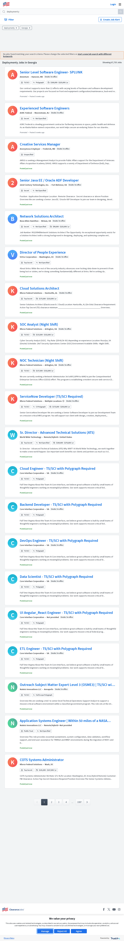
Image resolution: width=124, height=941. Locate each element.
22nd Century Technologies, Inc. (34, 184)
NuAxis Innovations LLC (30, 689)
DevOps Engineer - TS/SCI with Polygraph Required (59, 540)
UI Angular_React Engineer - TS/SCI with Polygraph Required (66, 612)
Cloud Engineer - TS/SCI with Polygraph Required (57, 468)
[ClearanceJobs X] (109, 909)
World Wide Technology (30, 437)
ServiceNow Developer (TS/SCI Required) (51, 396)
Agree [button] (79, 931)
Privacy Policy (9, 938)
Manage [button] (45, 931)
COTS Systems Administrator (42, 759)
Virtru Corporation (28, 257)
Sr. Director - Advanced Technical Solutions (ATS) (57, 432)
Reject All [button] (62, 931)
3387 (79, 802)
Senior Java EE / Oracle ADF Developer (49, 180)
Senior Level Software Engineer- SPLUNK (51, 72)
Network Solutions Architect (42, 216)
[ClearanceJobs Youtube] (114, 909)
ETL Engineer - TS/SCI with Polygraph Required (56, 648)
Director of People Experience (43, 252)
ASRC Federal (26, 112)
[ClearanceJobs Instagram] (119, 909)
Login (113, 4)
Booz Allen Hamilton (29, 221)
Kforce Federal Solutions (31, 293)
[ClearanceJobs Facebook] (104, 909)
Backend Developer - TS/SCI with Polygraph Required (61, 504)
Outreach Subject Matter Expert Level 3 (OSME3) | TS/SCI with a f (67, 684)
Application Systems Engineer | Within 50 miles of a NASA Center (63, 720)
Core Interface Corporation (32, 473)
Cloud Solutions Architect (39, 288)
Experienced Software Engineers (44, 108)
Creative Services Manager (40, 144)
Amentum (24, 76)
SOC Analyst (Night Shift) (39, 324)
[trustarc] (115, 938)
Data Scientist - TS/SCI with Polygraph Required (56, 576)
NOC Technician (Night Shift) (41, 360)
